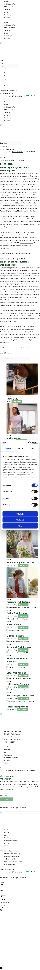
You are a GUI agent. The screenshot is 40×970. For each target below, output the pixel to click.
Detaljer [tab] (20, 449)
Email (2, 795)
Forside (2, 160)
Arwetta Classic (29, 211)
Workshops (8, 15)
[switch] (34, 491)
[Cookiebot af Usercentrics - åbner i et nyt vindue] (28, 442)
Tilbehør (7, 9)
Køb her (2, 905)
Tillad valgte (20, 520)
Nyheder (7, 17)
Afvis (20, 526)
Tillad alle (20, 514)
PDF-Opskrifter (9, 7)
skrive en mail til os (26, 243)
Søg (1, 60)
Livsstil (6, 12)
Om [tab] (32, 449)
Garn (6, 1)
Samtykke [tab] (7, 449)
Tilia (18, 211)
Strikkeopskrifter (10, 4)
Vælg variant (17, 401)
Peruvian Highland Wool (8, 211)
